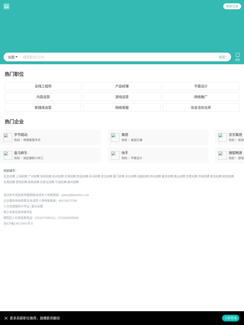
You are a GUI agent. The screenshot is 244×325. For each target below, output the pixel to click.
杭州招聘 (58, 176)
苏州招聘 (94, 176)
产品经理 (122, 86)
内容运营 (43, 97)
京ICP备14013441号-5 (18, 223)
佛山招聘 (179, 176)
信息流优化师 (201, 107)
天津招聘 (70, 176)
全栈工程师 (43, 86)
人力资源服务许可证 (16, 206)
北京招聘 (9, 176)
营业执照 (37, 206)
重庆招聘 (167, 176)
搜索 (222, 57)
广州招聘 (33, 176)
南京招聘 (228, 176)
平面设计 (201, 86)
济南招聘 (203, 176)
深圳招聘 (45, 176)
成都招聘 (143, 176)
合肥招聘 (191, 176)
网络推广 (201, 97)
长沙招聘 (131, 176)
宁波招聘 (60, 182)
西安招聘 (82, 176)
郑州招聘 (155, 176)
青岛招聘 (216, 176)
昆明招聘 (21, 182)
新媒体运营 (43, 107)
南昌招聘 (33, 182)
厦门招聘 (118, 176)
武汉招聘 (106, 176)
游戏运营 (122, 97)
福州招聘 (73, 182)
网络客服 (122, 107)
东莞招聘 (9, 182)
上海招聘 (21, 176)
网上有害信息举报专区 (18, 212)
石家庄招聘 (47, 182)
